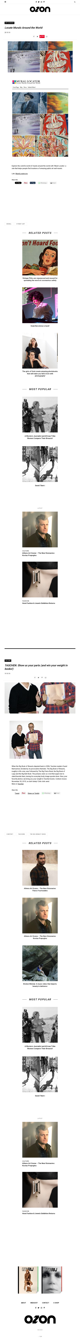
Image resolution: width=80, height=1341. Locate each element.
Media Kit (34, 1303)
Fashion (25, 601)
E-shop (56, 1303)
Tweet (17, 793)
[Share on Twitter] (37, 36)
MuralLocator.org (21, 174)
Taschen (21, 784)
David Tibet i (40, 486)
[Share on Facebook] (33, 36)
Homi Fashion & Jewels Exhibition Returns (38, 603)
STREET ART (20, 224)
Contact (45, 1303)
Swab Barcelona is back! (40, 326)
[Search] (74, 2)
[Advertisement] (40, 201)
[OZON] (40, 1323)
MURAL (9, 224)
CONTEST (10, 834)
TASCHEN (21, 834)
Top (40, 1336)
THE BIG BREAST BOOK (38, 834)
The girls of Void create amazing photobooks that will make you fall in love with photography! (40, 373)
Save (43, 36)
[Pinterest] (42, 677)
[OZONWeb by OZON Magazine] (40, 9)
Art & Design (9, 23)
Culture (25, 551)
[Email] (46, 36)
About (23, 1303)
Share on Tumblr (33, 793)
